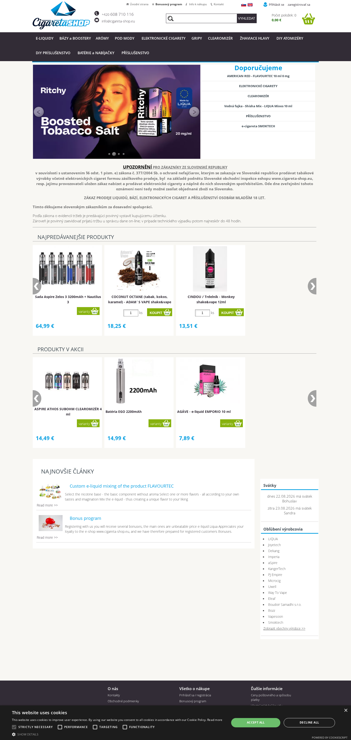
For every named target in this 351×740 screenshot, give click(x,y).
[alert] (175, 722)
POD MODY (124, 38)
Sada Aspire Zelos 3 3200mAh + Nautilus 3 (68, 299)
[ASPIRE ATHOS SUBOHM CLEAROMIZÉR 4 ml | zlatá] (67, 381)
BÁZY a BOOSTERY (75, 38)
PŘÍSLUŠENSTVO (135, 52)
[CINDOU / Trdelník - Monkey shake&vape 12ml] (210, 269)
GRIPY (196, 38)
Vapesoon (275, 616)
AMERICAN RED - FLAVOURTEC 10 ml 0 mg (258, 76)
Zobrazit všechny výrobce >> (284, 628)
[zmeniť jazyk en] (250, 5)
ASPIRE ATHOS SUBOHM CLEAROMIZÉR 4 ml (68, 411)
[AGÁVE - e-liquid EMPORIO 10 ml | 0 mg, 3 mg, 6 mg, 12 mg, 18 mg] (210, 380)
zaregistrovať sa (299, 4)
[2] (114, 154)
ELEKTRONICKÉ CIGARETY (164, 38)
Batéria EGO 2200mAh (124, 411)
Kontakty (114, 695)
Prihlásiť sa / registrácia (195, 695)
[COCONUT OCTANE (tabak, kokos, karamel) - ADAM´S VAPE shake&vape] (138, 269)
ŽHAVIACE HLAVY (254, 38)
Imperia (273, 556)
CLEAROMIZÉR (220, 38)
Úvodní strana (139, 4)
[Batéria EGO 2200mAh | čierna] (138, 381)
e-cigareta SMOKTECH (258, 126)
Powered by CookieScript (329, 737)
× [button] (345, 710)
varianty (84, 311)
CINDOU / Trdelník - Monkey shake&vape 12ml (211, 299)
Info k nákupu (198, 4)
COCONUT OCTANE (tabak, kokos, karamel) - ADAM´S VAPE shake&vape (139, 299)
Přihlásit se (276, 4)
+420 (118, 14)
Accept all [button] (256, 722)
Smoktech (275, 622)
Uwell (272, 586)
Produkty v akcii (60, 349)
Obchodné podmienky (123, 701)
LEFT (39, 112)
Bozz (271, 610)
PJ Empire (275, 574)
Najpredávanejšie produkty (75, 237)
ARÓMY (102, 38)
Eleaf (271, 598)
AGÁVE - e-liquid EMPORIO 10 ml (204, 411)
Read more (215, 720)
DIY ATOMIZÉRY (290, 38)
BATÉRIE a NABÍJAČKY (96, 52)
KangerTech (277, 568)
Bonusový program (168, 4)
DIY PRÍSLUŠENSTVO (53, 52)
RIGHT (194, 112)
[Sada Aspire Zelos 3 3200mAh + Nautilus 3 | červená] (67, 268)
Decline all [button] (309, 722)
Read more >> (47, 505)
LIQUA (273, 539)
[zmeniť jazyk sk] (244, 5)
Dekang (273, 550)
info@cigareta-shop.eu (118, 21)
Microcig (274, 580)
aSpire (272, 562)
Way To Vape (277, 592)
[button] (117, 734)
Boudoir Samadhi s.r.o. (284, 604)
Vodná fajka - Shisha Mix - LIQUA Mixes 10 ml (258, 106)
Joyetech (274, 545)
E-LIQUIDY (44, 38)
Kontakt (219, 4)
